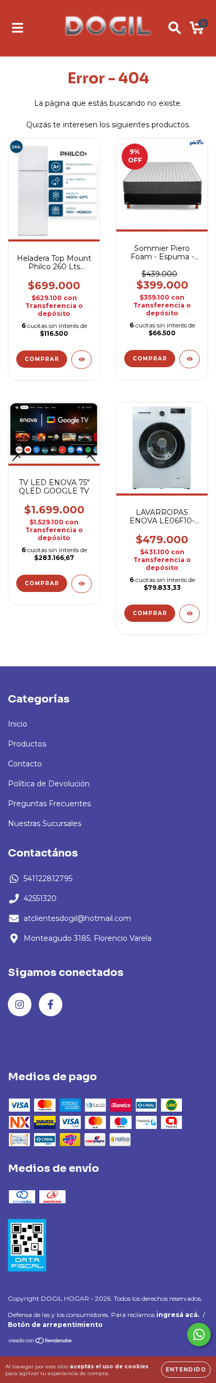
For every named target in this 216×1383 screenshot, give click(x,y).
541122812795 (48, 878)
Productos (27, 744)
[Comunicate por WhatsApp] (199, 1334)
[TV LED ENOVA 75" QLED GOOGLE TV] (81, 584)
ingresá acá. (177, 1315)
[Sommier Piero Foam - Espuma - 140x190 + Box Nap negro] (189, 359)
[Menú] (17, 28)
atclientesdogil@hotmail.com (77, 918)
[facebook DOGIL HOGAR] (50, 1004)
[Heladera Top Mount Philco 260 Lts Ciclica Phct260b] (81, 359)
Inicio (17, 724)
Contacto (25, 764)
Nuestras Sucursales (44, 823)
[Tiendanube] (40, 1342)
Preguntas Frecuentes (49, 803)
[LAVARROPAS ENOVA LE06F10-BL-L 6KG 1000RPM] (189, 614)
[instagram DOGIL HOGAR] (19, 1004)
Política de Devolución (49, 783)
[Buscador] (174, 28)
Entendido (186, 1369)
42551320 (40, 898)
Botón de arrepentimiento (55, 1325)
